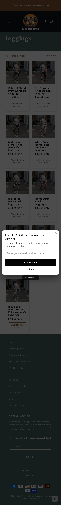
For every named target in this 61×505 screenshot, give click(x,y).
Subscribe (30, 262)
